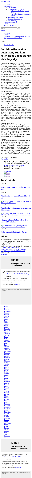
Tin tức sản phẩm (9, 45)
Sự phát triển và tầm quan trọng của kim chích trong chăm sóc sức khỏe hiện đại (17, 37)
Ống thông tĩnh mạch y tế (15, 19)
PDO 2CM (16, 249)
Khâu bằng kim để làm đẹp (15, 17)
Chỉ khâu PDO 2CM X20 (17, 251)
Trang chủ (7, 4)
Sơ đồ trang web (5, 247)
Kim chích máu (12, 7)
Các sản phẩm (8, 6)
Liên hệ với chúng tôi (10, 25)
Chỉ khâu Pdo (4, 249)
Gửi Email (4, 254)
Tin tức (6, 23)
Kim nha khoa (12, 20)
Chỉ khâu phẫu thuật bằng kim (16, 9)
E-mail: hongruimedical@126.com (14, 165)
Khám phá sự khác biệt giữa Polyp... (14, 232)
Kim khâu (7, 251)
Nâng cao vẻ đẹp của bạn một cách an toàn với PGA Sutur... (14, 221)
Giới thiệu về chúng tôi (10, 22)
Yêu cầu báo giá (5, 244)
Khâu (10, 249)
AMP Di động (15, 247)
